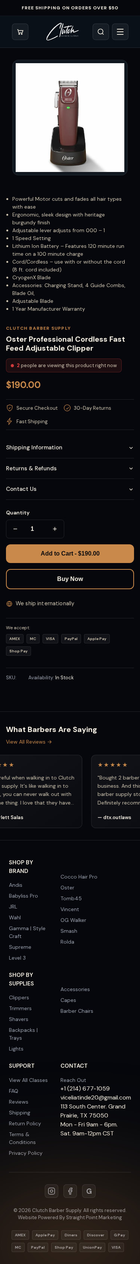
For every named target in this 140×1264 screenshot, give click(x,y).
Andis (15, 885)
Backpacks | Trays (23, 1034)
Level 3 (17, 957)
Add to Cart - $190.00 (70, 553)
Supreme (20, 947)
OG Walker (73, 920)
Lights (16, 1048)
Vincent (69, 909)
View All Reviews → (29, 741)
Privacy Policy (26, 1153)
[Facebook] (70, 1191)
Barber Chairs (76, 1011)
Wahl (15, 917)
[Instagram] (51, 1191)
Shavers (18, 1019)
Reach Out (73, 1080)
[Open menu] (120, 32)
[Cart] (20, 32)
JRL (13, 906)
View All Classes (28, 1080)
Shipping (19, 1112)
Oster (67, 887)
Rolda (67, 941)
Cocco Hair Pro (78, 876)
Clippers (19, 997)
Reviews (18, 1101)
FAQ (13, 1091)
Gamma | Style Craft (27, 932)
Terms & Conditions (22, 1138)
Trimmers (20, 1008)
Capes (68, 1000)
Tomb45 (71, 898)
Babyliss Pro (23, 895)
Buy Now (70, 579)
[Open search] (101, 32)
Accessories (75, 989)
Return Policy (25, 1123)
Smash (68, 931)
